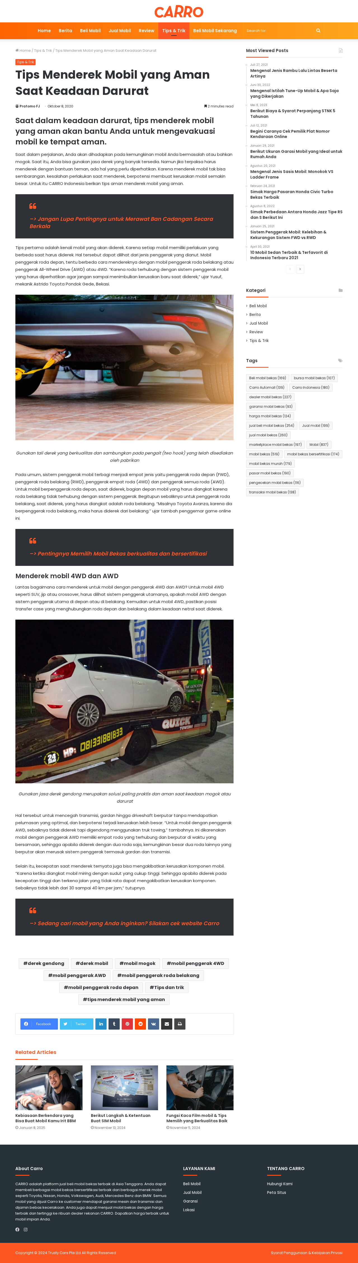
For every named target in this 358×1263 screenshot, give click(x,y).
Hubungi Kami (280, 1184)
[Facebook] (18, 1229)
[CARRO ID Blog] (179, 11)
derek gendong (46, 963)
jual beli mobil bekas (271, 425)
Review (146, 31)
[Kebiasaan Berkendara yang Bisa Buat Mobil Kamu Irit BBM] (49, 1087)
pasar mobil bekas (270, 473)
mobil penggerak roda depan (103, 987)
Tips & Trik (173, 31)
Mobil (319, 444)
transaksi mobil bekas (272, 492)
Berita (65, 31)
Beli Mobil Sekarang (215, 31)
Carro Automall (266, 387)
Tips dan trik (169, 987)
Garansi (190, 1201)
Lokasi (189, 1210)
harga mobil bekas (270, 416)
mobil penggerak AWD (79, 975)
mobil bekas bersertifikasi (313, 454)
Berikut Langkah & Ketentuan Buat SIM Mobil (120, 1118)
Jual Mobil (120, 31)
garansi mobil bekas (271, 406)
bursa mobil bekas (314, 378)
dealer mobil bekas (270, 397)
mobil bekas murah (270, 463)
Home (44, 31)
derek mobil (94, 963)
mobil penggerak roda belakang (160, 975)
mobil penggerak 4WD (197, 963)
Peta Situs (276, 1192)
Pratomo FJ (30, 106)
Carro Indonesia (310, 387)
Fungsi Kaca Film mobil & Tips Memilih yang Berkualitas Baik (196, 1118)
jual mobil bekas (268, 435)
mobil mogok (140, 963)
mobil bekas (264, 454)
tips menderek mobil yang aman (126, 999)
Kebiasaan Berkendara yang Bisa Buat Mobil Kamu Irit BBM (45, 1118)
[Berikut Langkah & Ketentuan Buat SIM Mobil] (124, 1087)
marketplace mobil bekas (275, 444)
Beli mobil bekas (267, 378)
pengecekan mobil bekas (275, 482)
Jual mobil (315, 425)
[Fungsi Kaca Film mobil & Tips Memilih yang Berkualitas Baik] (200, 1087)
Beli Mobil (90, 31)
